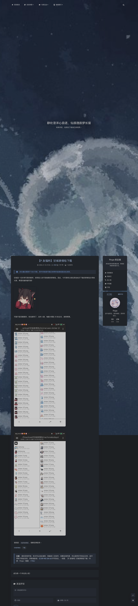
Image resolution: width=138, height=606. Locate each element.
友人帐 (109, 280)
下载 (24, 548)
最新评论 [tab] (120, 294)
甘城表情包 (17, 548)
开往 (108, 287)
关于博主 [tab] (109, 294)
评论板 (109, 283)
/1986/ (32, 561)
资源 (55, 265)
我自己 (109, 276)
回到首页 (110, 273)
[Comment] (133, 595)
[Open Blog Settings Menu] (133, 600)
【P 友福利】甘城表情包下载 (55, 260)
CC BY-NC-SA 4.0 (45, 559)
